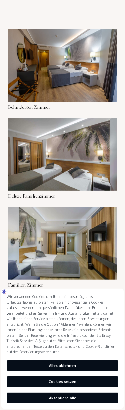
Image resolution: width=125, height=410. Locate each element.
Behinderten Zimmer (29, 107)
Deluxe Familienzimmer (31, 196)
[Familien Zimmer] (62, 211)
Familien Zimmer (25, 285)
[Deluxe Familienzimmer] (62, 122)
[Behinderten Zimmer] (62, 33)
